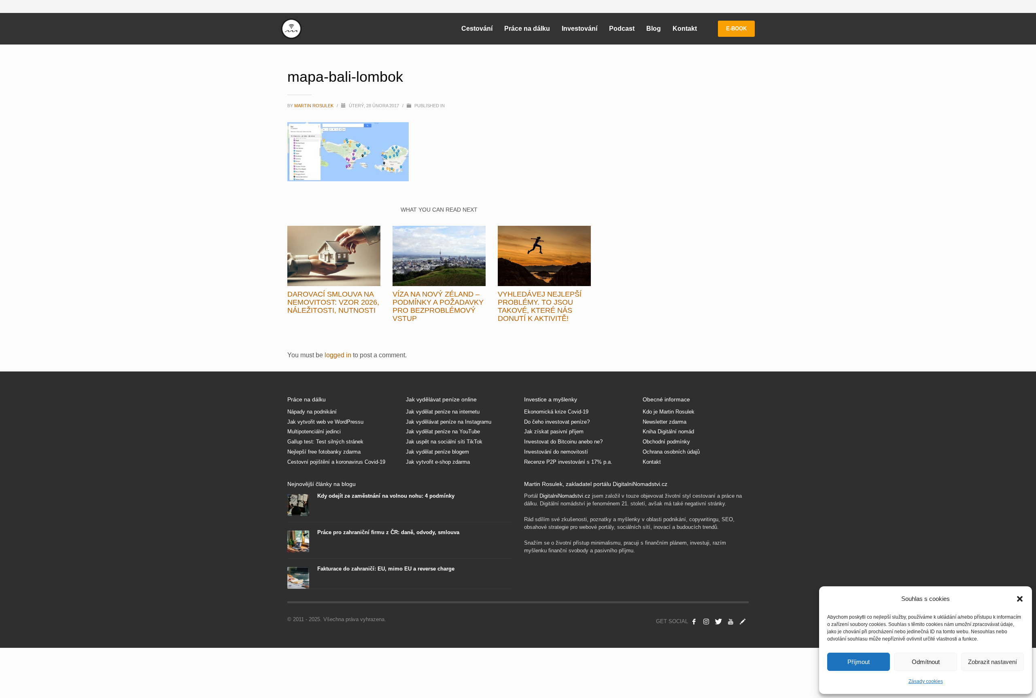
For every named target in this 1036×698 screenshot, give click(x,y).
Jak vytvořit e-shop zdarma (438, 462)
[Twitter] (718, 621)
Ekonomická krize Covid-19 (556, 412)
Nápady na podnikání (312, 412)
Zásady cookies (926, 681)
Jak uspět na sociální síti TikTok (444, 442)
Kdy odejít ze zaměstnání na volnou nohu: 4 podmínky (385, 496)
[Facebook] (694, 621)
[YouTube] (730, 621)
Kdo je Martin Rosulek (668, 412)
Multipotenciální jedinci (314, 432)
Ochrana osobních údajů (671, 452)
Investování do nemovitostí (556, 452)
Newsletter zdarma (664, 422)
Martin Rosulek (314, 105)
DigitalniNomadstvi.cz (564, 496)
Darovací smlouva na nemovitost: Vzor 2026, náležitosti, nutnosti (333, 302)
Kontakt (652, 462)
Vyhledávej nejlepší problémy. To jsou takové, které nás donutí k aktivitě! (540, 306)
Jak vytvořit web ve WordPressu (325, 422)
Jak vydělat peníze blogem (437, 452)
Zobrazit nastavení (992, 661)
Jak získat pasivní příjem (554, 432)
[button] (1020, 599)
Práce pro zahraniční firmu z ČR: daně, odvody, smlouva (388, 532)
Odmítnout (926, 661)
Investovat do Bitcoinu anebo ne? (563, 442)
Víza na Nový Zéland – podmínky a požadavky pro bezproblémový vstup (438, 306)
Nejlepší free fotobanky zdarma (324, 452)
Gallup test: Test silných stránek (325, 442)
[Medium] (743, 621)
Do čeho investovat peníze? (557, 422)
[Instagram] (706, 621)
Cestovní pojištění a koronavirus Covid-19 (336, 462)
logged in (339, 355)
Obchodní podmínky (666, 442)
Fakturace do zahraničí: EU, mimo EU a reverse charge (385, 569)
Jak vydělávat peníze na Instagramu (448, 422)
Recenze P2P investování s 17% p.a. (568, 462)
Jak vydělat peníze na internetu (443, 412)
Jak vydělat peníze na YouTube (443, 432)
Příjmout (858, 661)
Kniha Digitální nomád (668, 432)
